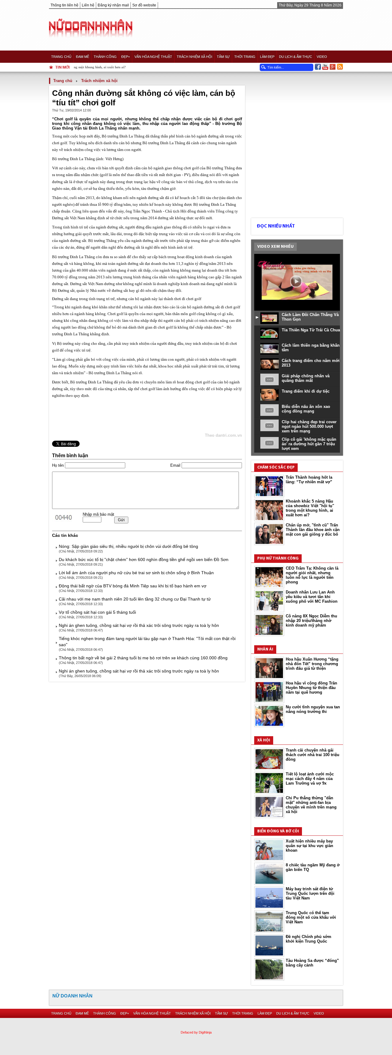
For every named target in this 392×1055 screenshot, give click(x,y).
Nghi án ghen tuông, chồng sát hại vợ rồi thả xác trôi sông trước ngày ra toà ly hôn (139, 625)
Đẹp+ (125, 56)
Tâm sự (223, 56)
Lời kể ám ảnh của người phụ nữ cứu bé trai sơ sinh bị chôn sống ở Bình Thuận (136, 572)
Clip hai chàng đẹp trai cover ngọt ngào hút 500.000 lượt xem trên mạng (309, 426)
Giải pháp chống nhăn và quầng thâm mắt (306, 378)
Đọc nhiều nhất (276, 226)
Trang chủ (61, 56)
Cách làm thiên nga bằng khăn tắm (311, 347)
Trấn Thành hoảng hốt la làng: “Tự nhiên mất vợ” (309, 479)
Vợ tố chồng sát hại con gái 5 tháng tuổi (97, 612)
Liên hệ (88, 5)
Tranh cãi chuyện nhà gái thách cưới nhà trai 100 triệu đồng (312, 755)
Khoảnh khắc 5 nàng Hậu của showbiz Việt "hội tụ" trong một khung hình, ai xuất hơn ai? (310, 508)
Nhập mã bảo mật (98, 514)
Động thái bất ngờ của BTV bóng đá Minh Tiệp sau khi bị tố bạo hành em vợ (132, 585)
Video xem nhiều (275, 246)
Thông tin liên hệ (64, 5)
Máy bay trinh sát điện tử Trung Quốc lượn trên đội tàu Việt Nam (310, 893)
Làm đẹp (267, 56)
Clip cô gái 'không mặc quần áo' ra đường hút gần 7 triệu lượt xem (309, 444)
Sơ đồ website (144, 5)
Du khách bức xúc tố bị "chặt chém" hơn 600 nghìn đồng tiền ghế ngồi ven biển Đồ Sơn (143, 559)
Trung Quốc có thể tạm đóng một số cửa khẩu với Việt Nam (311, 917)
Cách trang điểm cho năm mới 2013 (311, 362)
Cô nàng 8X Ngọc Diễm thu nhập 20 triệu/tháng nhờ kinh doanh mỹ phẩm (311, 620)
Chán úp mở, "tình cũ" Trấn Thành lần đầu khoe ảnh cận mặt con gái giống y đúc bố (313, 530)
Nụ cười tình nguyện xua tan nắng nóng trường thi (313, 709)
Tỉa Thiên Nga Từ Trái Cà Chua (311, 330)
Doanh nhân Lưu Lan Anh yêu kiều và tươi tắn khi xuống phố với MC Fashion (311, 597)
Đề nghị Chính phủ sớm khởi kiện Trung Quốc (308, 939)
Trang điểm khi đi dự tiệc (306, 391)
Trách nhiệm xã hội (194, 56)
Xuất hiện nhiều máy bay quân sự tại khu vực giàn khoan (309, 846)
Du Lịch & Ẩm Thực (295, 56)
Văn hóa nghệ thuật (153, 56)
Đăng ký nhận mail (113, 5)
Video (322, 56)
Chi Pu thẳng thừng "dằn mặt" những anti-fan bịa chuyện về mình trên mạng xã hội (311, 805)
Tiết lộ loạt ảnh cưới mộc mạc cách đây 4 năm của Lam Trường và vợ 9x (310, 779)
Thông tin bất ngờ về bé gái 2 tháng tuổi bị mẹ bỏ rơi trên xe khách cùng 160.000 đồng (143, 657)
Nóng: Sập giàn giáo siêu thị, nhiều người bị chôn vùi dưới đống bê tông (128, 546)
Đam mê (82, 56)
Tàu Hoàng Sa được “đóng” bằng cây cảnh (312, 962)
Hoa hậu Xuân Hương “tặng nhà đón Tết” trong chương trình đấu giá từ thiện (312, 664)
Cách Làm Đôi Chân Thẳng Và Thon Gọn (310, 317)
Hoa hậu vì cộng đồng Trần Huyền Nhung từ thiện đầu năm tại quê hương (311, 688)
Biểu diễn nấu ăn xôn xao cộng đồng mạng (306, 408)
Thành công (105, 56)
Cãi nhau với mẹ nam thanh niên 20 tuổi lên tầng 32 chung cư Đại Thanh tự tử (135, 599)
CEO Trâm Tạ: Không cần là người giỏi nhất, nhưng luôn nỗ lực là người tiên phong (312, 575)
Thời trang (244, 56)
